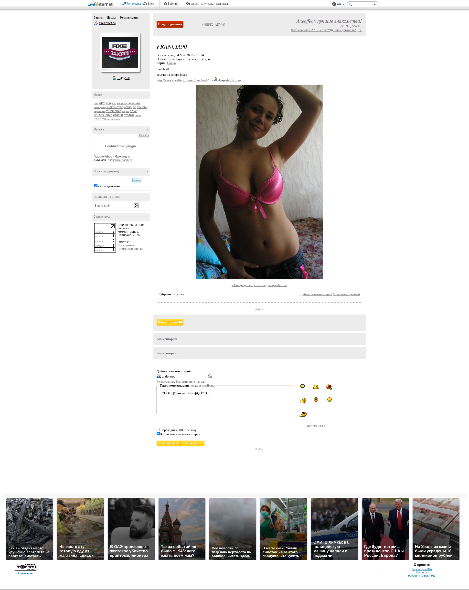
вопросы (122, 103)
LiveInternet (101, 4)
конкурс (130, 107)
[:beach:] (302, 415)
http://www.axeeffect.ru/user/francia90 (182, 80)
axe (96, 103)
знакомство (114, 107)
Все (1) (144, 135)
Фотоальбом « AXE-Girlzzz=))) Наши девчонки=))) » (326, 30)
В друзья (123, 78)
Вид (340, 5)
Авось (195, 3)
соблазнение (103, 115)
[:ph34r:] (302, 386)
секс (133, 111)
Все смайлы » (316, 426)
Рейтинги (173, 3)
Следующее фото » (273, 285)
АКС (102, 103)
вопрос (111, 103)
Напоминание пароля (190, 381)
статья (129, 115)
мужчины (99, 111)
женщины (100, 107)
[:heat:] (302, 400)
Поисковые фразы (130, 249)
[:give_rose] (329, 387)
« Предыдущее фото (246, 285)
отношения (113, 111)
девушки (134, 103)
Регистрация (134, 3)
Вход (151, 3)
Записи (98, 17)
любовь (142, 107)
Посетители (125, 245)
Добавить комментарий (316, 294)
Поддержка (334, 4)
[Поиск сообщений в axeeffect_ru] (136, 180)
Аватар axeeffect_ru (120, 52)
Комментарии (129, 17)
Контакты (421, 572)
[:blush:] (316, 399)
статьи (118, 115)
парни (125, 111)
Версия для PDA (422, 569)
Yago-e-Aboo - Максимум (112, 156)
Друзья (112, 17)
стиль (138, 115)
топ (104, 118)
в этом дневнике (108, 186)
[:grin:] (329, 399)
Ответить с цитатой (346, 294)
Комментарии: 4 (122, 159)
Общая (171, 63)
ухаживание (114, 119)
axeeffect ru (96, 23)
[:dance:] (316, 387)
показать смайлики (202, 385)
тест (97, 119)
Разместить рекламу (421, 575)
